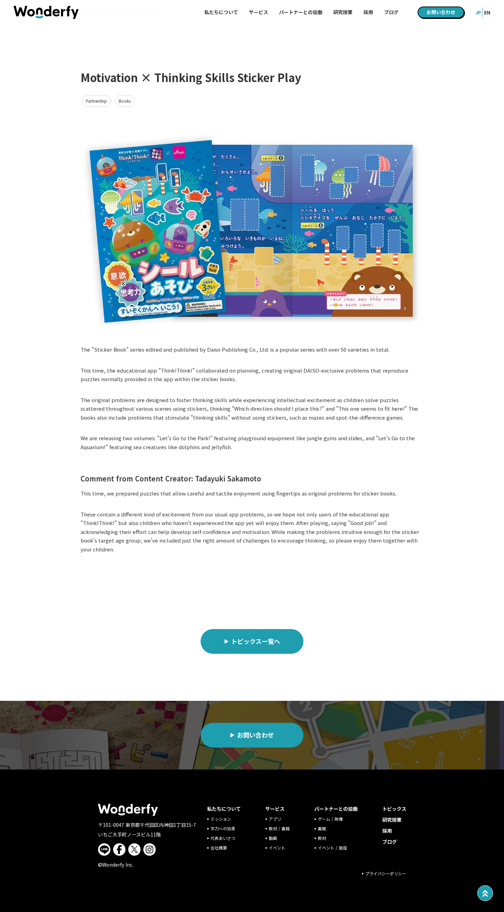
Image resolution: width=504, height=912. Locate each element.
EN (487, 12)
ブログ (389, 841)
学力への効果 (223, 828)
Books (125, 101)
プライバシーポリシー (385, 873)
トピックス (394, 808)
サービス (258, 12)
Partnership (96, 101)
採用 (387, 830)
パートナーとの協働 (300, 12)
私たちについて (221, 12)
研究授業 (391, 819)
